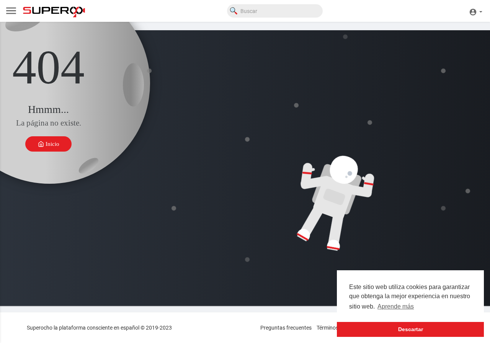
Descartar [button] (410, 329)
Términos (327, 328)
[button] (475, 11)
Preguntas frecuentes (286, 328)
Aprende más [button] (395, 306)
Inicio (51, 143)
